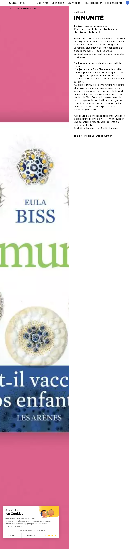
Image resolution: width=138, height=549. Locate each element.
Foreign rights (113, 2)
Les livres (42, 2)
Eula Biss (79, 11)
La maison (58, 2)
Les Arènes (13, 8)
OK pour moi (50, 535)
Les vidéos (73, 2)
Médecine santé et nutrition (98, 136)
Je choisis (31, 535)
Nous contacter (92, 2)
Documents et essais (28, 8)
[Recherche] (127, 3)
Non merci (12, 535)
